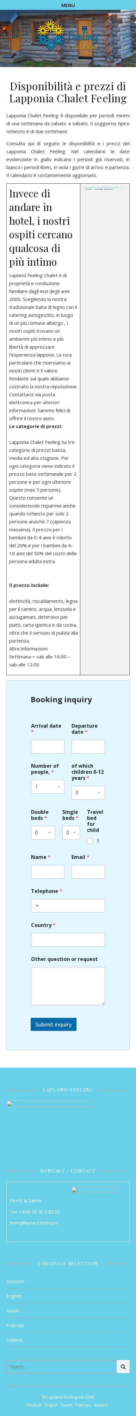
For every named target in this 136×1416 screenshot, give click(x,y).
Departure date (84, 729)
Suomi (12, 1310)
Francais (15, 1325)
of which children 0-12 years (87, 772)
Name (41, 857)
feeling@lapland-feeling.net (34, 1223)
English (14, 1296)
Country (43, 925)
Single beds (70, 815)
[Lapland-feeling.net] (68, 35)
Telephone (46, 891)
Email (80, 857)
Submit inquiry (53, 1024)
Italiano (14, 1340)
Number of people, (45, 769)
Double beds (40, 815)
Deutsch (15, 1281)
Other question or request (64, 959)
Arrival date (46, 729)
